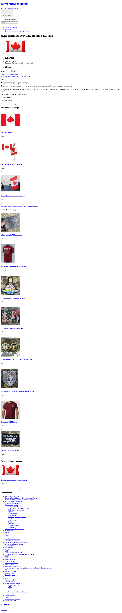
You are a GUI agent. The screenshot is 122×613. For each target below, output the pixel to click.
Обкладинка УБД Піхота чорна (11, 235)
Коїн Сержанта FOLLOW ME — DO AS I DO (16, 359)
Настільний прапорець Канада (11, 164)
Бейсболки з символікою (16, 510)
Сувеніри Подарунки (11, 27)
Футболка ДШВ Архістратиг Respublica (14, 266)
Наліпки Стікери (13, 525)
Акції (2, 8)
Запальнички (12, 520)
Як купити (8, 8)
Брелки (10, 512)
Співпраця (4, 610)
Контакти (15, 8)
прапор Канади (12, 206)
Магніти (11, 523)
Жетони (10, 518)
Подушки (8, 29)
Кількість (4, 71)
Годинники (12, 515)
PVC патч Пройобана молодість (12, 328)
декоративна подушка (25, 206)
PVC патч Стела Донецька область (13, 298)
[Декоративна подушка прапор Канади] (15, 53)
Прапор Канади (6, 132)
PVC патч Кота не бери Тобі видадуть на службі (17, 391)
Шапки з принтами (14, 506)
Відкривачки (12, 513)
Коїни (10, 522)
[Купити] (1, 203)
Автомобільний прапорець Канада (12, 196)
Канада (35, 206)
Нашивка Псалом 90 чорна (10, 450)
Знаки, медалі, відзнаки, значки (18, 508)
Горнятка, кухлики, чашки (17, 517)
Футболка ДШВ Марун (9, 422)
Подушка (4, 206)
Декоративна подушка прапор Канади (17, 31)
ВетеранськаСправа (14, 3)
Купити (14, 71)
